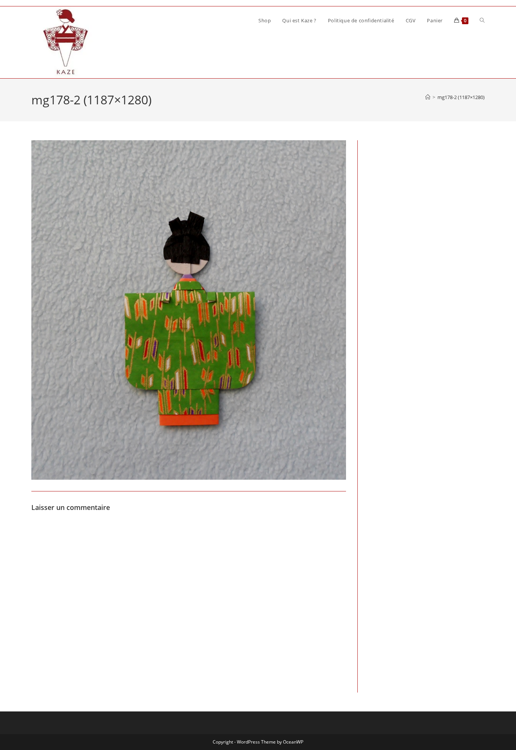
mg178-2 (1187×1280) (461, 97)
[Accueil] (427, 97)
